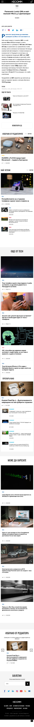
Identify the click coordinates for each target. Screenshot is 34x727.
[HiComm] (17, 2)
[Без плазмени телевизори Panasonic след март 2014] (7, 107)
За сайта (6, 707)
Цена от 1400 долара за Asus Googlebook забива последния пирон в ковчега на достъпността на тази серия (15, 535)
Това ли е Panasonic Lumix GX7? (21, 96)
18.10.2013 (17, 18)
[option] (17, 212)
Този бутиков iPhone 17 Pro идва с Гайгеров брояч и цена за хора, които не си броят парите (16, 369)
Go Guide (25, 709)
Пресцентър (10, 709)
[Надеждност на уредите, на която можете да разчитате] (17, 146)
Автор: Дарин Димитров (7, 26)
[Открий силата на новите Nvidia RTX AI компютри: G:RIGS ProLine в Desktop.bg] (5, 444)
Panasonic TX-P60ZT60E (18, 112)
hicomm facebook (4, 692)
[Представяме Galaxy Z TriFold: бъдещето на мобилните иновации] (5, 422)
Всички (30, 134)
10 (5, 30)
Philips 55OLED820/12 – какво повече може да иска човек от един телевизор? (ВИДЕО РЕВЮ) (20, 436)
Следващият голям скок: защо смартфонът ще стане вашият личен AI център (20, 413)
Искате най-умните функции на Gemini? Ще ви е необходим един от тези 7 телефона (16, 318)
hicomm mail (29, 692)
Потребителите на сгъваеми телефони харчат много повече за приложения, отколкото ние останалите (15, 203)
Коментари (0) (17, 125)
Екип (10, 707)
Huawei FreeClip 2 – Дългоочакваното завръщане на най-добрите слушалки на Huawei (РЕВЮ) (17, 404)
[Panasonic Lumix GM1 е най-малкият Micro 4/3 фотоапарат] (9, 30)
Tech (17, 6)
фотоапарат (14, 88)
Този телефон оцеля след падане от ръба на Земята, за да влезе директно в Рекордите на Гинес (17, 286)
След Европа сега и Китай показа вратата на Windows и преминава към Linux (16, 496)
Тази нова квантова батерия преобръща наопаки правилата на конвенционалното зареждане (19, 232)
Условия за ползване (18, 707)
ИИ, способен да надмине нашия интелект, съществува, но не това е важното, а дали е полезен (15, 353)
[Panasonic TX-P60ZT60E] (7, 115)
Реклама (28, 707)
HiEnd (10, 219)
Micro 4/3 (19, 88)
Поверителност (18, 709)
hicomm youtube (21, 692)
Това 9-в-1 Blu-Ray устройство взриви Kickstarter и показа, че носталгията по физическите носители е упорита (14, 609)
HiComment (11, 410)
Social (3, 156)
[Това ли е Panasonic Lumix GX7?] (7, 98)
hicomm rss (25, 692)
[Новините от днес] (32, 1)
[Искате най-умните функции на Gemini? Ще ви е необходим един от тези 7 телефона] (17, 303)
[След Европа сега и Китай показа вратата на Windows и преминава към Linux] (17, 479)
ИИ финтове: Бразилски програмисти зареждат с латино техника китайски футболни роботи (18, 222)
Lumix (8, 88)
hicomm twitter (8, 692)
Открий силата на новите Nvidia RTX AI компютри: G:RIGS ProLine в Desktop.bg (19, 446)
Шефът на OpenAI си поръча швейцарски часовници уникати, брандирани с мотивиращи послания (21, 212)
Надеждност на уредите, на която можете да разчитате (16, 160)
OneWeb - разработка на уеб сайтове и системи (17, 717)
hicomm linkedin (13, 692)
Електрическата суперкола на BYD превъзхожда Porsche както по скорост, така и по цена (16, 572)
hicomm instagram (17, 692)
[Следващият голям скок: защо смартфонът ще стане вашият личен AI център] (5, 412)
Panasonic (4, 88)
